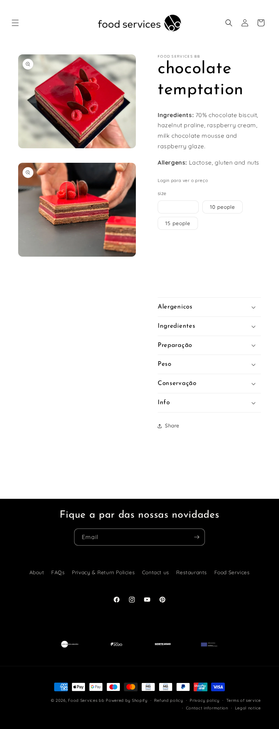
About (36, 572)
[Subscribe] (197, 537)
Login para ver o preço (183, 180)
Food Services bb (86, 700)
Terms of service (243, 700)
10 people (222, 207)
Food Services (232, 572)
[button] (15, 23)
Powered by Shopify (126, 700)
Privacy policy (204, 700)
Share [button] (172, 425)
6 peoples (178, 207)
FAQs (58, 572)
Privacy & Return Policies (103, 572)
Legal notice (248, 708)
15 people (177, 223)
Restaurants (191, 572)
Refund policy (168, 700)
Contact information (207, 708)
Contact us (155, 572)
